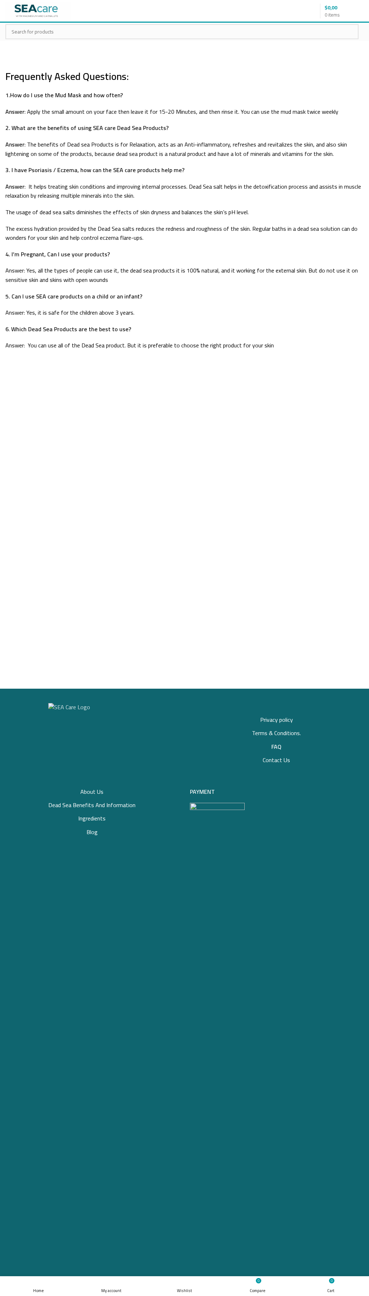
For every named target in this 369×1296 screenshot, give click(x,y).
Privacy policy (276, 720)
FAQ (276, 747)
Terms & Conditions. (276, 733)
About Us (91, 792)
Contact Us (276, 760)
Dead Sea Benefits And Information (91, 805)
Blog (92, 832)
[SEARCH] (349, 31)
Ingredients (92, 818)
